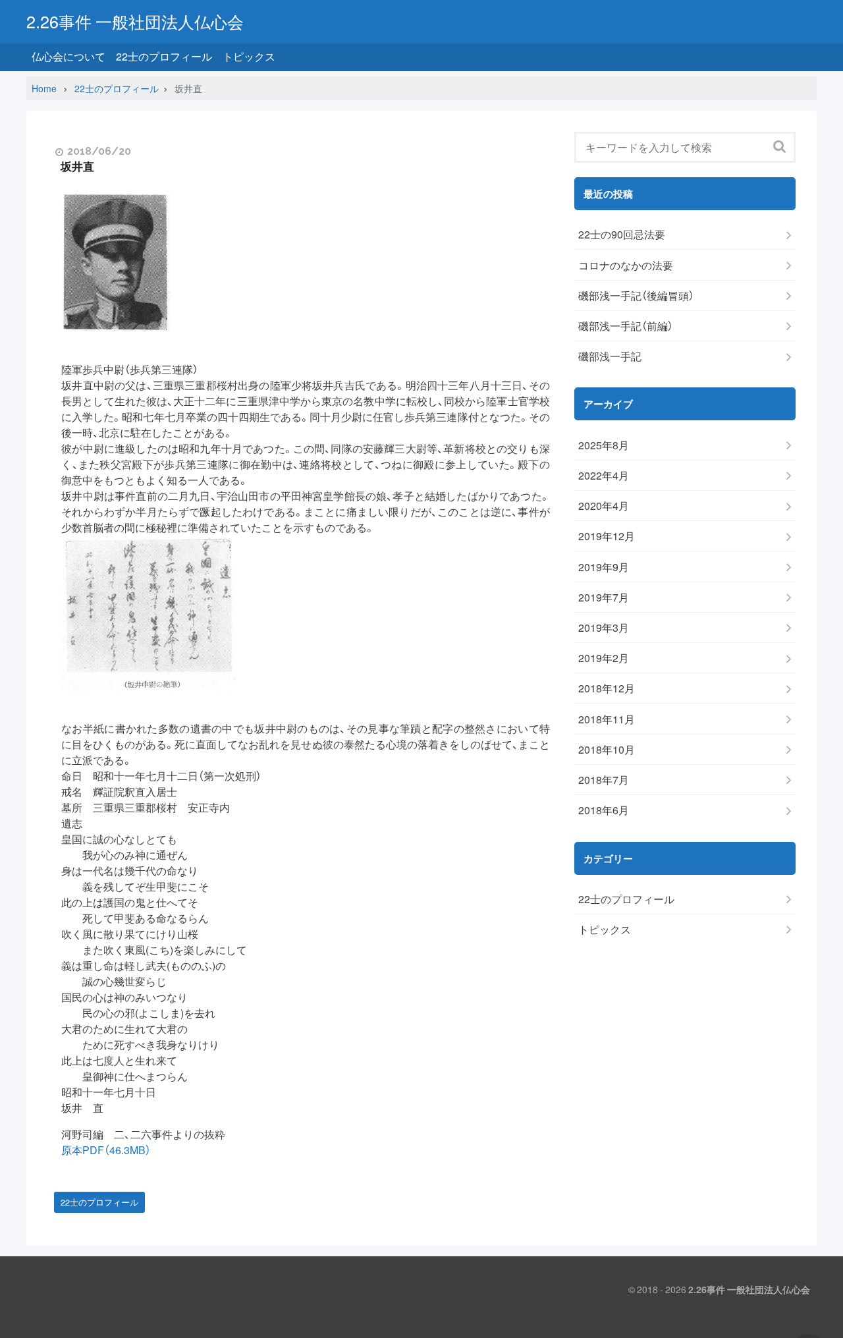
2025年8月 (603, 445)
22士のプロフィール (164, 56)
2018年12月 (606, 688)
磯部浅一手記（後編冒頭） (636, 295)
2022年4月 (603, 475)
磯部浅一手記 (609, 356)
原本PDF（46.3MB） (106, 1149)
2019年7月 (603, 597)
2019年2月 (603, 657)
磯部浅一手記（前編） (625, 325)
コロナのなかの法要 (625, 265)
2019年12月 (606, 536)
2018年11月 (606, 719)
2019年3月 (603, 627)
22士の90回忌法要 (621, 234)
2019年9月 (603, 566)
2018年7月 (603, 779)
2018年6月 (603, 810)
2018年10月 (606, 749)
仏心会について (68, 56)
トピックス (249, 56)
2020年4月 (603, 505)
